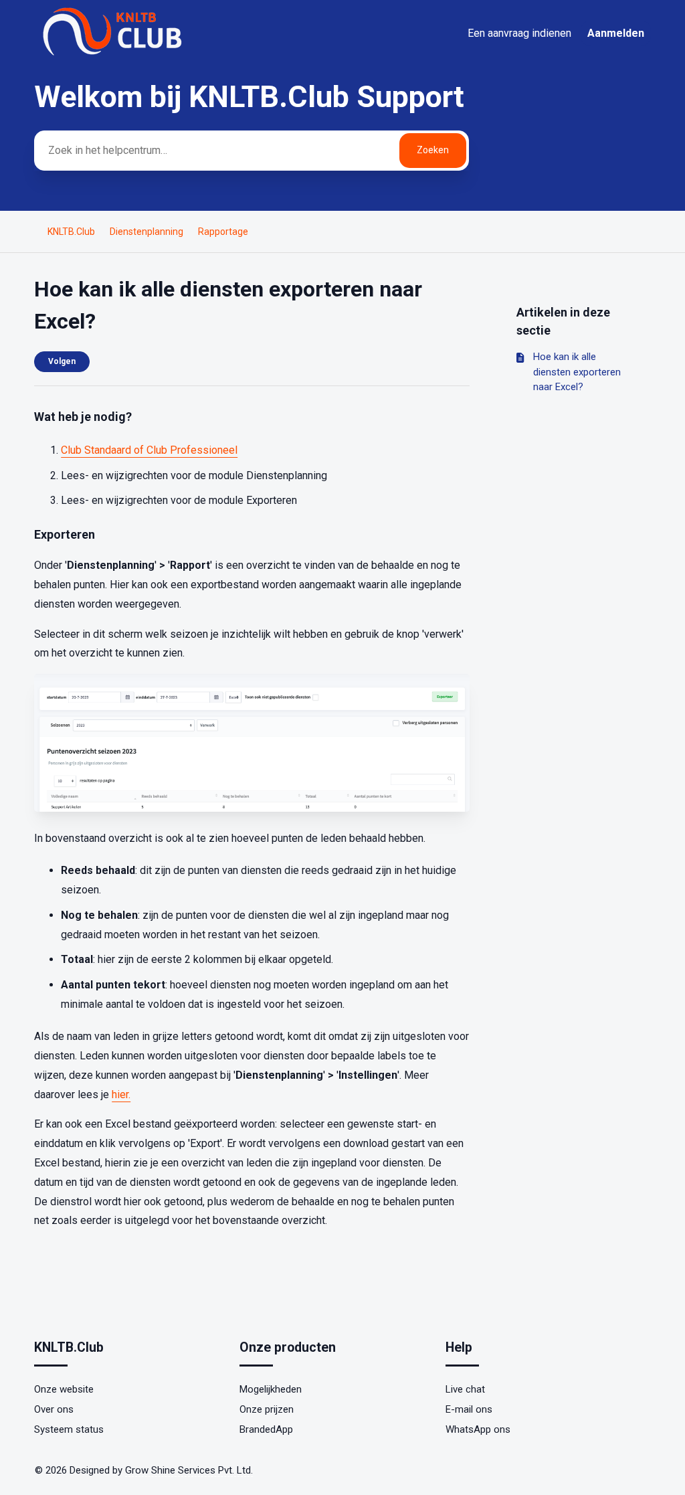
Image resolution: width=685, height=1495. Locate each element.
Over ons (54, 1409)
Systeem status (69, 1429)
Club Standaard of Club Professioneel (149, 450)
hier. (121, 1094)
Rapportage (223, 231)
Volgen (62, 361)
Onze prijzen (266, 1409)
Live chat (465, 1389)
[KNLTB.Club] (114, 55)
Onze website (64, 1389)
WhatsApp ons (478, 1429)
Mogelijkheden (270, 1389)
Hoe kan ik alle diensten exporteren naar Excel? (577, 372)
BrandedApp (266, 1429)
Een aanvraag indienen (519, 33)
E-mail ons (469, 1409)
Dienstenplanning (146, 231)
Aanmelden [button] (615, 33)
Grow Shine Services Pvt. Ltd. (189, 1470)
